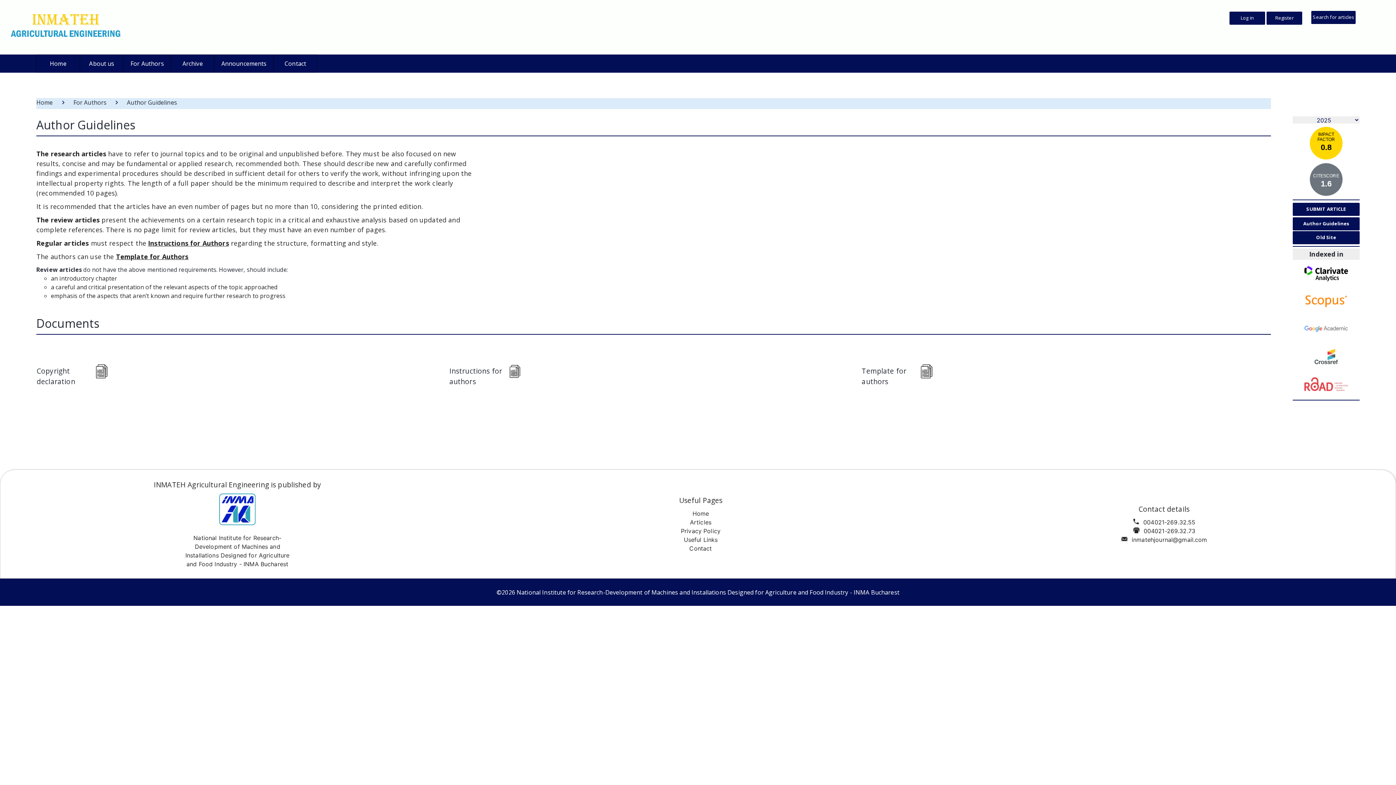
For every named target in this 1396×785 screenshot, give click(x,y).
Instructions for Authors (188, 243)
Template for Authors (152, 256)
